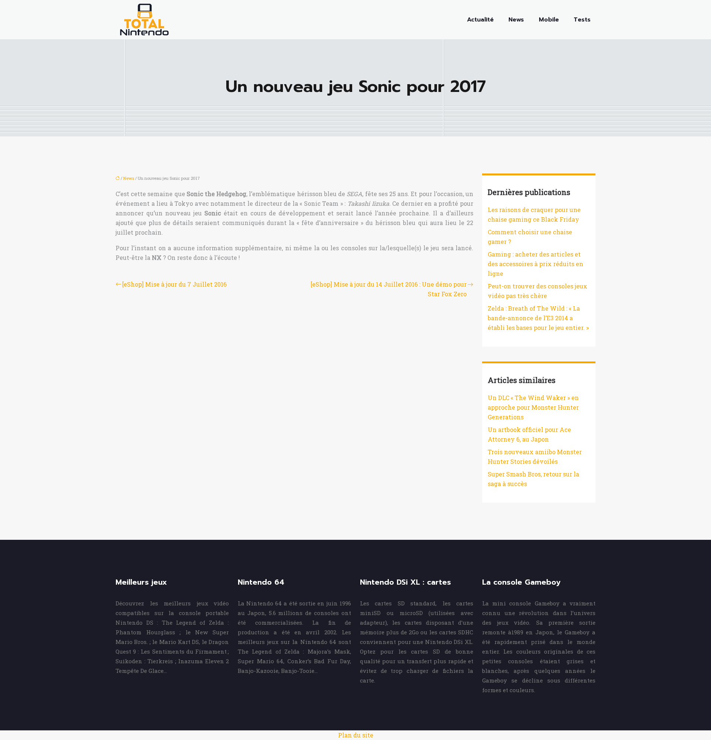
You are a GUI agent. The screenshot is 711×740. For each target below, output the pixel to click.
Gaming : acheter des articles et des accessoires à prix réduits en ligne (535, 263)
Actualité (480, 19)
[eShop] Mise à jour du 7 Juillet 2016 (174, 284)
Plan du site (355, 735)
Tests (582, 19)
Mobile (549, 19)
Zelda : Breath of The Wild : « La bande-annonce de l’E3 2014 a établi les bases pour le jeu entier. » (538, 317)
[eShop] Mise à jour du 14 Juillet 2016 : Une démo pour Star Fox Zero (389, 289)
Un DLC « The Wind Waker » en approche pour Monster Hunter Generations (533, 407)
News (516, 19)
